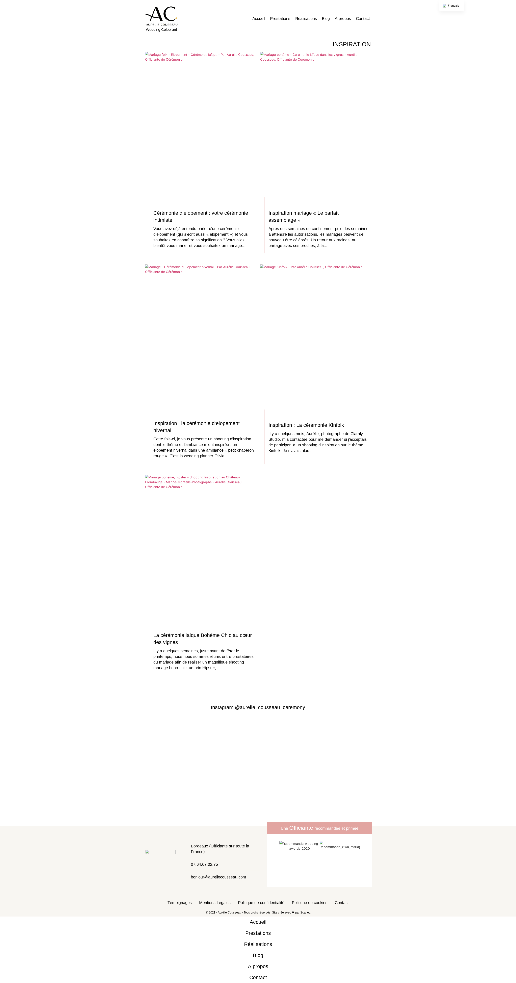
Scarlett (305, 912)
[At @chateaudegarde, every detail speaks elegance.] (473, 753)
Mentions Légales (215, 902)
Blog (326, 18)
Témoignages (179, 902)
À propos (343, 18)
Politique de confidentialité (261, 902)
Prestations (280, 18)
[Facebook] (201, 19)
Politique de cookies (309, 902)
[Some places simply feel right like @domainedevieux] (301, 770)
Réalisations (306, 18)
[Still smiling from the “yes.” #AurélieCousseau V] (215, 743)
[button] (275, 848)
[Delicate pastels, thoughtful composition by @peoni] (129, 770)
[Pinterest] (208, 19)
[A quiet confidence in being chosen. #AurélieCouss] (387, 770)
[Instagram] (194, 19)
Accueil (258, 18)
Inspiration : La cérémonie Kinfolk (306, 425)
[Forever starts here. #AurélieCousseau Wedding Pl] (43, 770)
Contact (363, 18)
